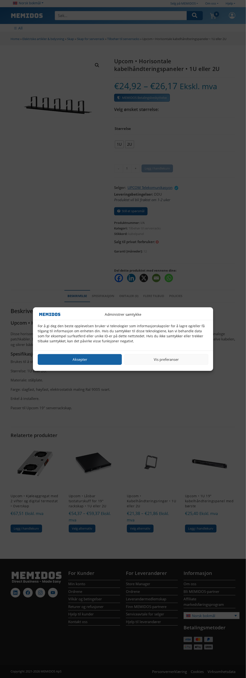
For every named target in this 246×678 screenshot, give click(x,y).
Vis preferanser (166, 359)
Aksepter (80, 359)
